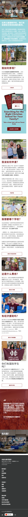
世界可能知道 (5, 500)
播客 (3, 484)
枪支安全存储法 (5, 502)
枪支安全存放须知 (6, 504)
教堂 (3, 486)
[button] (25, 2)
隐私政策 (4, 495)
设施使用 (4, 491)
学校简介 (4, 482)
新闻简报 (4, 473)
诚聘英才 (4, 488)
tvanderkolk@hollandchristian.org (9, 331)
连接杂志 (4, 477)
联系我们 (4, 469)
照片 (3, 475)
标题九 (3, 497)
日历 (3, 471)
